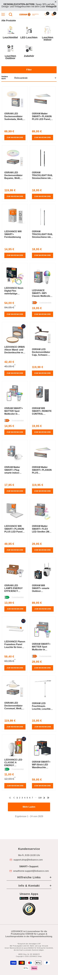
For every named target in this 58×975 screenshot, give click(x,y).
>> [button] (48, 797)
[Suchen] (10, 14)
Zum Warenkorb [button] (15, 137)
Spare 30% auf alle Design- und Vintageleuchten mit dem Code (29, 5)
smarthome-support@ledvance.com (31, 871)
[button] (29, 74)
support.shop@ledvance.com (28, 860)
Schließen (55, 2)
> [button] (44, 797)
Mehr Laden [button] (29, 807)
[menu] (3, 14)
